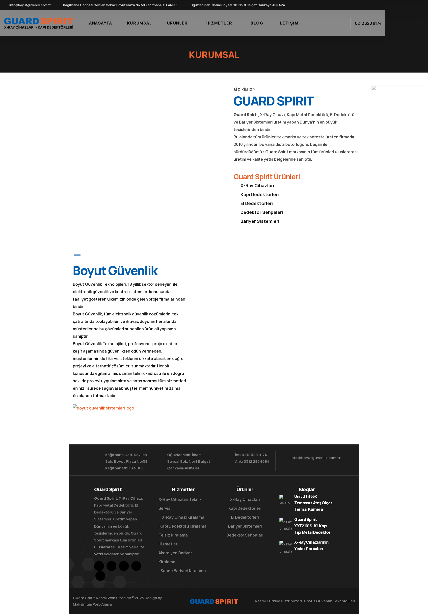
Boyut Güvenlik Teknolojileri (329, 601)
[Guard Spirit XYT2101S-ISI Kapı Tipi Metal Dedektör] (285, 524)
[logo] (38, 23)
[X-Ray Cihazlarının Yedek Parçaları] (285, 547)
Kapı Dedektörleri (260, 194)
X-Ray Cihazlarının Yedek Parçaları (311, 545)
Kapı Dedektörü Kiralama (183, 526)
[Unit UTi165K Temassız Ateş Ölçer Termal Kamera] (285, 501)
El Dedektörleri (257, 203)
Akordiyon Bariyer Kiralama (175, 557)
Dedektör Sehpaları (262, 212)
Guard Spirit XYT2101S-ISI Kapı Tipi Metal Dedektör (312, 526)
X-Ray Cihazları (257, 185)
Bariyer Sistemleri (260, 221)
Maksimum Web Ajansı (92, 604)
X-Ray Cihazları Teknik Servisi (180, 504)
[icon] (343, 5)
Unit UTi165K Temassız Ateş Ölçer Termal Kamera (313, 503)
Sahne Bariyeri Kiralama (183, 570)
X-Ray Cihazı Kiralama (183, 517)
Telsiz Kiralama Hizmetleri (173, 539)
